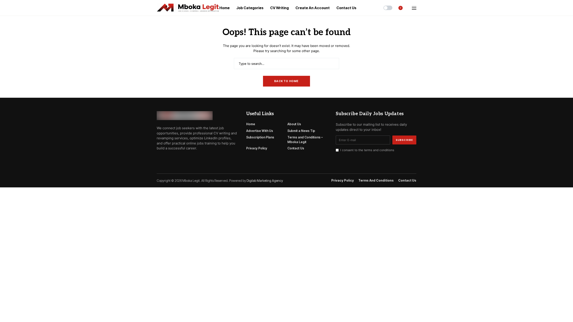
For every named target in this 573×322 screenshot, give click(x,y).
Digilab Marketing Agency (265, 180)
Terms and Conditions (376, 180)
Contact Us (295, 148)
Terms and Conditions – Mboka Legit (305, 139)
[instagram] (177, 158)
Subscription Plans (260, 137)
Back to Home (286, 81)
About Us (294, 124)
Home (250, 124)
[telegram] (164, 158)
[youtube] (171, 158)
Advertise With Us (259, 131)
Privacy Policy (256, 148)
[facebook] (158, 158)
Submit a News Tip (301, 131)
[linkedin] (183, 158)
